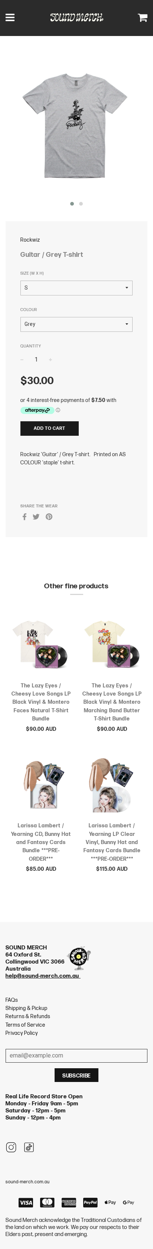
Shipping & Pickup (27, 1008)
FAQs (12, 1000)
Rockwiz (30, 240)
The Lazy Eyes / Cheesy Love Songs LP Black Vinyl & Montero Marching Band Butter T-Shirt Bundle (112, 702)
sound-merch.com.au (28, 1182)
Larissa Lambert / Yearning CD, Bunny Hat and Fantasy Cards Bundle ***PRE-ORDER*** (41, 842)
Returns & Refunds (28, 1016)
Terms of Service (25, 1025)
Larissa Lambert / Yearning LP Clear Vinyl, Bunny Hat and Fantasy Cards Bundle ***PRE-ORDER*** (112, 842)
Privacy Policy (22, 1033)
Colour (28, 309)
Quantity (30, 346)
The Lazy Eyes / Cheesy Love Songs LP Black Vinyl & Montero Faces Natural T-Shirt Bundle (41, 702)
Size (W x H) (32, 273)
